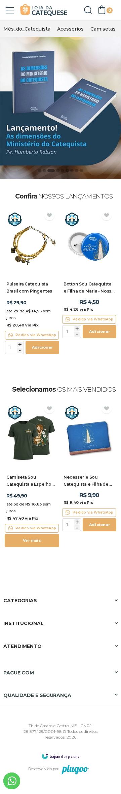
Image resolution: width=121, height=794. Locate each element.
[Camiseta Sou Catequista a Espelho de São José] (32, 475)
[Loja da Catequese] (43, 10)
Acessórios (70, 29)
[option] (27, 29)
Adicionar (42, 347)
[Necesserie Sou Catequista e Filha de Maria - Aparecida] (89, 468)
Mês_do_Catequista (26, 29)
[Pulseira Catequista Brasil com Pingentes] (32, 282)
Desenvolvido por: (43, 768)
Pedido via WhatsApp (35, 335)
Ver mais (32, 540)
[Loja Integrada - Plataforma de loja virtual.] (60, 756)
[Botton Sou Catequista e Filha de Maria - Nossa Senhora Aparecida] (89, 275)
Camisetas (103, 29)
